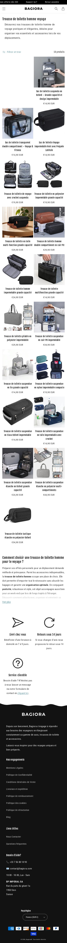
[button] (3, 8)
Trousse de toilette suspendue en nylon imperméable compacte (49, 385)
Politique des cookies (16, 803)
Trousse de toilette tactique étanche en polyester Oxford (18, 536)
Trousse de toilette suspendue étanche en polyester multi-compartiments (49, 486)
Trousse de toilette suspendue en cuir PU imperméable (49, 338)
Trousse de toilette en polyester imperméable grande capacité (49, 196)
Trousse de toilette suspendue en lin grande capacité (18, 385)
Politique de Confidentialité (19, 775)
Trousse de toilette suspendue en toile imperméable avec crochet (49, 435)
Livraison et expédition (17, 789)
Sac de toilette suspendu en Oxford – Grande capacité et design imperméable (49, 95)
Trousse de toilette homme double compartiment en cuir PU (49, 243)
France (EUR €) (32, 917)
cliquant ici (22, 693)
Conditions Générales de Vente (21, 782)
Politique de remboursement (19, 796)
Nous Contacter (13, 836)
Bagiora (28, 939)
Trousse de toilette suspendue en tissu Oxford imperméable (18, 433)
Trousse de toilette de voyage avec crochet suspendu (17, 196)
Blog (8, 817)
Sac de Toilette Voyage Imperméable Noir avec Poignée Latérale (49, 146)
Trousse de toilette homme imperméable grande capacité (17, 291)
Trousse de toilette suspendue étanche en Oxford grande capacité (18, 486)
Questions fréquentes (16, 844)
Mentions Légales (14, 768)
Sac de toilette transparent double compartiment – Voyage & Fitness (17, 146)
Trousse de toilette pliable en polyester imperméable (17, 338)
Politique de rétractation (17, 810)
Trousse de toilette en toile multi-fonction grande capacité (17, 243)
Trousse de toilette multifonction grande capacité (49, 291)
